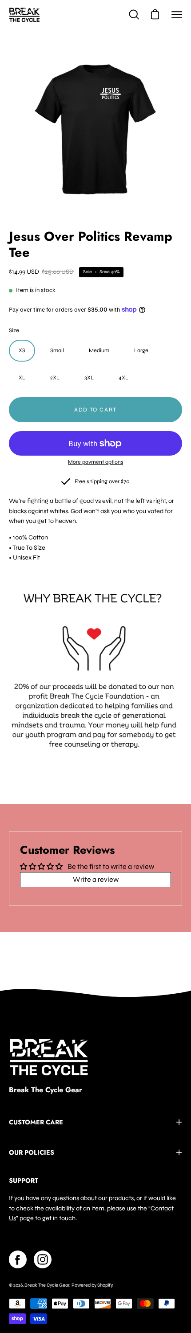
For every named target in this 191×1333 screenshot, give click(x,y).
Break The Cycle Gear (45, 1090)
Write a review (96, 879)
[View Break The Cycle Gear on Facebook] (18, 1259)
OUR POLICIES (31, 1152)
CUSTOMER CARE (36, 1122)
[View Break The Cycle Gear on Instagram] (43, 1259)
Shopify (104, 1285)
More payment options (95, 462)
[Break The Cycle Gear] (24, 15)
